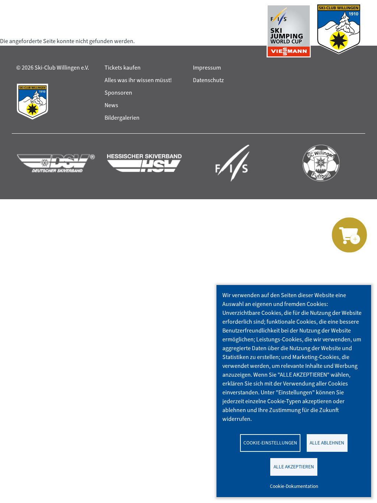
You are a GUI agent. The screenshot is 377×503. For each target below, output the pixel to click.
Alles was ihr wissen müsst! (138, 80)
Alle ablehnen (327, 442)
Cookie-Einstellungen (270, 442)
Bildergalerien (122, 118)
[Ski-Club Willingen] (339, 30)
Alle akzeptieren (294, 466)
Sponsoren (118, 92)
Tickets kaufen (123, 67)
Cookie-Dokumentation (294, 486)
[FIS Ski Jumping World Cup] (289, 30)
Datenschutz (208, 80)
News (111, 105)
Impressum (207, 67)
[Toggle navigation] (23, 31)
